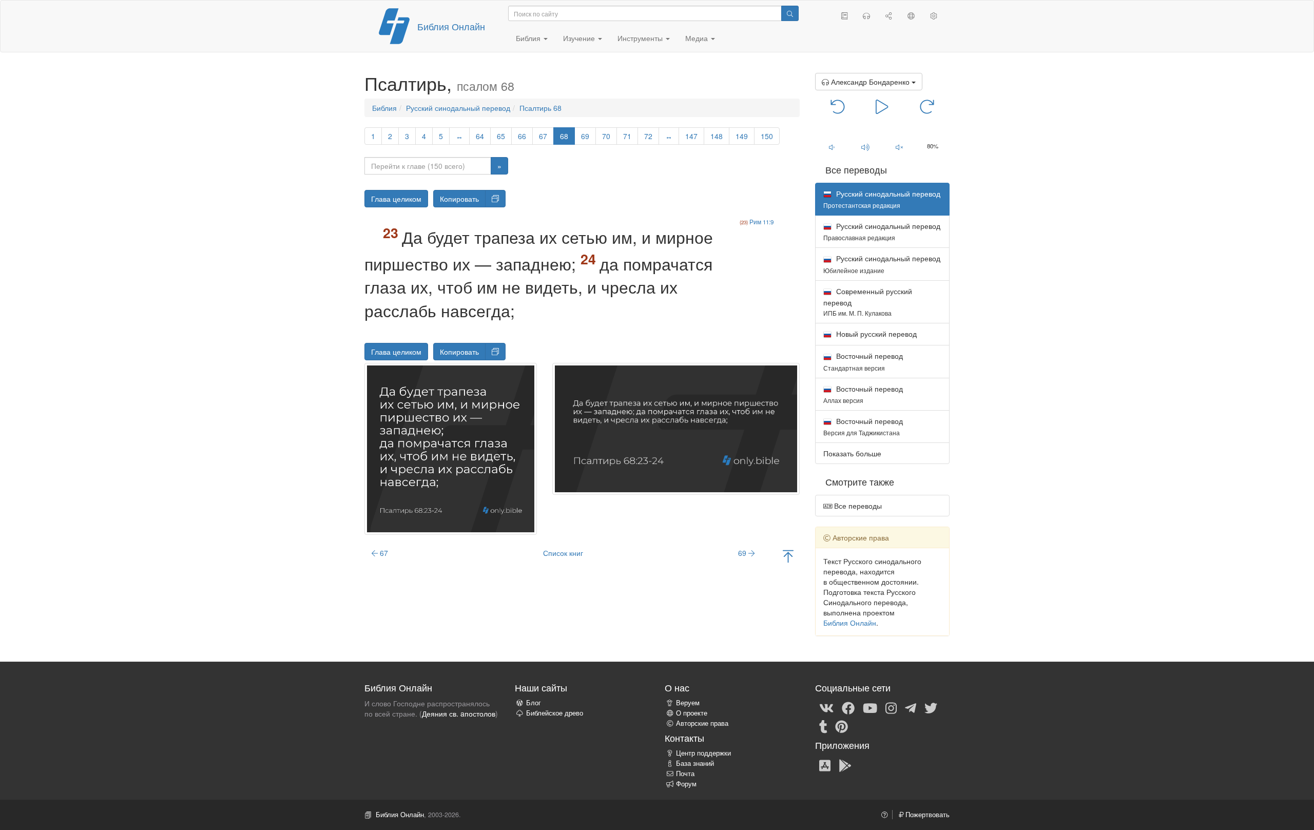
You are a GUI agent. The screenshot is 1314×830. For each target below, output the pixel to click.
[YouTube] (870, 707)
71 (627, 136)
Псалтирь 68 (540, 108)
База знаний (695, 763)
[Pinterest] (841, 726)
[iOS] (824, 765)
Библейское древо (554, 713)
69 (585, 136)
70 (606, 136)
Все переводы (857, 505)
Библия (384, 108)
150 (767, 136)
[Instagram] (891, 707)
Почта (685, 773)
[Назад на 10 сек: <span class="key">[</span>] (838, 105)
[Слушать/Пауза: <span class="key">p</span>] (882, 105)
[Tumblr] (823, 726)
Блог (533, 702)
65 (501, 136)
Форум (686, 783)
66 (522, 136)
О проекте (691, 713)
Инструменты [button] (641, 38)
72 (648, 136)
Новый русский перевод (875, 334)
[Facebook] (848, 707)
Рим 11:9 (761, 222)
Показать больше (852, 453)
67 (543, 136)
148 (716, 136)
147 (691, 136)
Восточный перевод (863, 361)
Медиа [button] (697, 38)
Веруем (688, 702)
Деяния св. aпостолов (458, 713)
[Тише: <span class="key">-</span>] (832, 147)
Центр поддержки (703, 753)
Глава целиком (396, 199)
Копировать (459, 199)
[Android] (845, 765)
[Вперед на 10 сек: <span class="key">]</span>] (927, 105)
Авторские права (702, 723)
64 (480, 136)
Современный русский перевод (867, 301)
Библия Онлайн (451, 26)
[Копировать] (495, 198)
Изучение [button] (580, 38)
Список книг (563, 553)
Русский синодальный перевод (458, 108)
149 (742, 136)
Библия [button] (529, 38)
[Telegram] (910, 707)
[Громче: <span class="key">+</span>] (865, 147)
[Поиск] (790, 13)
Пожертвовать (926, 814)
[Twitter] (930, 707)
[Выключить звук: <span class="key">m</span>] (899, 147)
